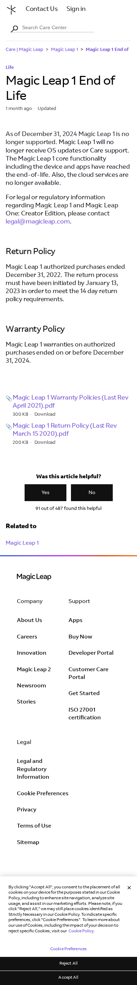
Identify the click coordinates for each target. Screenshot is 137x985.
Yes (45, 493)
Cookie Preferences (42, 794)
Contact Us (42, 9)
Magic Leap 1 (64, 50)
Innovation (31, 653)
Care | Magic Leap (24, 50)
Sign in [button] (76, 9)
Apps (75, 620)
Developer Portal (90, 653)
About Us (29, 620)
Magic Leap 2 (34, 670)
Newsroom (31, 686)
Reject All (68, 963)
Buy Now (80, 637)
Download (45, 415)
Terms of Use (34, 826)
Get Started (84, 693)
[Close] (129, 888)
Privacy (26, 810)
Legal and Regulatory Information (33, 769)
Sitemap (28, 842)
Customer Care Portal (88, 673)
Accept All (68, 978)
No (92, 493)
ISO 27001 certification (84, 714)
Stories (26, 702)
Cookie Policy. (81, 931)
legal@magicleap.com (38, 222)
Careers (27, 637)
